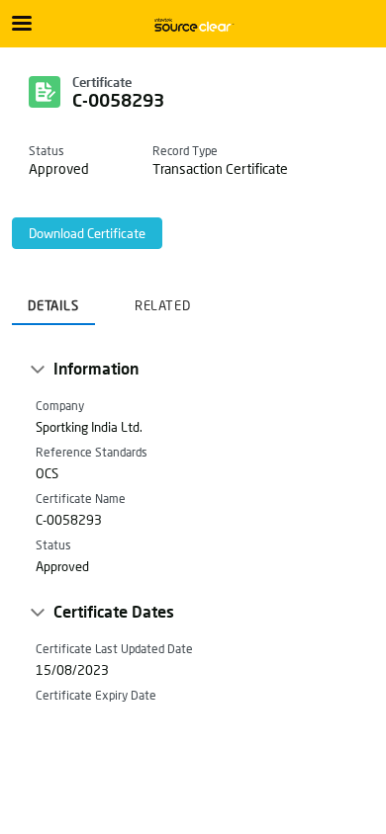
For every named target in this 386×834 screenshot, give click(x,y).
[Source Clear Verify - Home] (193, 25)
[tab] (53, 299)
